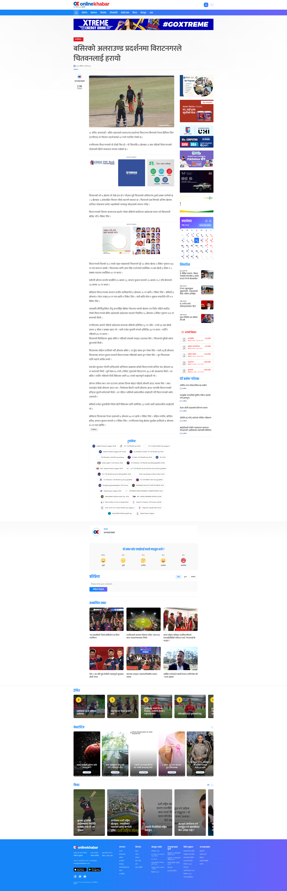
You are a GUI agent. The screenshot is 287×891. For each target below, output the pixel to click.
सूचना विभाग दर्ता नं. (107, 853)
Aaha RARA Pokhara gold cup (157, 863)
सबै (208, 785)
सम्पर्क (201, 864)
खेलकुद (143, 12)
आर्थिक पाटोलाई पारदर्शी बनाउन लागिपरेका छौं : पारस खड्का (180, 676)
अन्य (151, 12)
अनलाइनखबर (79, 81)
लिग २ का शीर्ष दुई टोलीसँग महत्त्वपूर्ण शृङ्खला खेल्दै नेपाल (106, 676)
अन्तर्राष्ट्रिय (122, 874)
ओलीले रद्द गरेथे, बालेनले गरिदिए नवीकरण (195, 418)
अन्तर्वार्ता (121, 861)
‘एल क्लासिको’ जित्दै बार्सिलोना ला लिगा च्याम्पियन (104, 636)
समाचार (94, 12)
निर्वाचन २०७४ (188, 864)
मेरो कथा (169, 867)
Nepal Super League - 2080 (157, 868)
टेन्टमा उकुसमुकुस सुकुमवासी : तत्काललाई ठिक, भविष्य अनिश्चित (189, 291)
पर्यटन (137, 854)
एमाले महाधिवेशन (188, 877)
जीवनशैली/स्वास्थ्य (124, 867)
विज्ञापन (202, 857)
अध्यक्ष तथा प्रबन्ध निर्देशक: (80, 853)
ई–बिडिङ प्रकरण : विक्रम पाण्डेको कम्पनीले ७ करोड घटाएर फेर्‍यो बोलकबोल (189, 276)
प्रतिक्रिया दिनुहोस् (98, 589)
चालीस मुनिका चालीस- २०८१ (173, 863)
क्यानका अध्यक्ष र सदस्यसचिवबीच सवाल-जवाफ (142, 676)
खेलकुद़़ (121, 864)
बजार (136, 851)
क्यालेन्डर (187, 221)
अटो (136, 864)
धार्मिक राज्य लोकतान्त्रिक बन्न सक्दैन (193, 385)
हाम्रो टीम (202, 851)
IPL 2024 (154, 859)
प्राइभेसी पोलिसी (204, 861)
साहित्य (121, 857)
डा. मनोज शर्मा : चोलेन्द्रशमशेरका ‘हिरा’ (188, 305)
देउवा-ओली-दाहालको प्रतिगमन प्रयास (194, 408)
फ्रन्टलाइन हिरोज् (171, 871)
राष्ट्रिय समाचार (183, 286)
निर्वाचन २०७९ (187, 874)
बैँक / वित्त (138, 861)
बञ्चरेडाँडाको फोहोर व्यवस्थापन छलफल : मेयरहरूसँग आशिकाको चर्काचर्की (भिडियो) (195, 429)
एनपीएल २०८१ (155, 851)
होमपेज (84, 12)
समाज (120, 851)
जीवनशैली (114, 12)
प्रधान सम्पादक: (95, 853)
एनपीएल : (78, 39)
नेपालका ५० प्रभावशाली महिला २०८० (173, 858)
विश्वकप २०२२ (155, 872)
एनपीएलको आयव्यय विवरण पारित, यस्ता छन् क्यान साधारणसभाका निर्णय (143, 636)
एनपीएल (93, 429)
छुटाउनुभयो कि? (184, 271)
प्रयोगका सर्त (203, 854)
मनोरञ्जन (125, 12)
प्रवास (120, 870)
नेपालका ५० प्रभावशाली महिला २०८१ (173, 853)
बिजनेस (103, 12)
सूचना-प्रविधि (138, 867)
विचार (135, 12)
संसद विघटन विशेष (189, 857)
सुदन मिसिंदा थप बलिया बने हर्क (189, 319)
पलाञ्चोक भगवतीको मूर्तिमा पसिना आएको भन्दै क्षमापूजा (195, 397)
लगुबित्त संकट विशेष (189, 854)
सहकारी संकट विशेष (189, 851)
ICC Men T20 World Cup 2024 (157, 855)
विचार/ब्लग (122, 854)
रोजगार (137, 857)
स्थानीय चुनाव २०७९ (189, 870)
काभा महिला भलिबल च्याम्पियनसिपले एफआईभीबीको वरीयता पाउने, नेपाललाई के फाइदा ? (179, 637)
